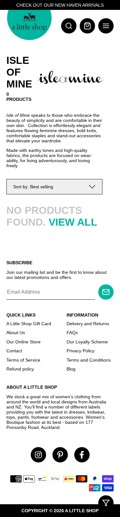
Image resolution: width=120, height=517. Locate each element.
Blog (71, 368)
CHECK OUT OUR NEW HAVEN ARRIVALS (60, 5)
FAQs (72, 332)
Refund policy (20, 368)
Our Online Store (23, 341)
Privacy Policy (80, 350)
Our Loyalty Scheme (87, 341)
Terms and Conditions (89, 360)
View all (73, 222)
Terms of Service (23, 360)
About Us (15, 332)
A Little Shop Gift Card (28, 323)
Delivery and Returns (88, 323)
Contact (14, 350)
